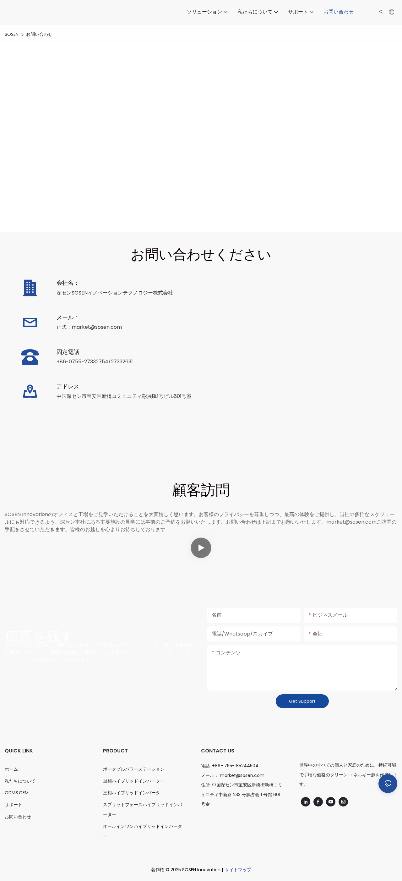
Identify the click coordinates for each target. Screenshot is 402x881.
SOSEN (12, 34)
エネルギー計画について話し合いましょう (201, 152)
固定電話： (71, 352)
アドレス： (71, 386)
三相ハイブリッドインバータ (131, 793)
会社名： (68, 283)
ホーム (11, 769)
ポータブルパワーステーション (134, 769)
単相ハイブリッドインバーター (134, 781)
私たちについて (20, 781)
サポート (13, 804)
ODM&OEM (17, 793)
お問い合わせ (39, 34)
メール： (68, 317)
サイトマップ (238, 870)
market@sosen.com (242, 775)
